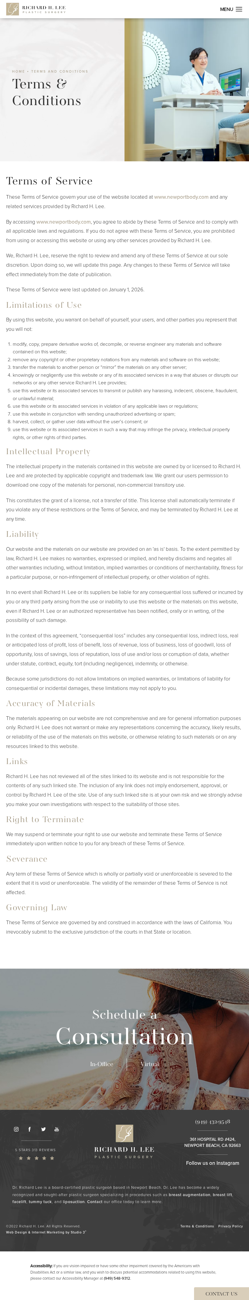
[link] (36, 1154)
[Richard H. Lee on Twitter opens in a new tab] (43, 1129)
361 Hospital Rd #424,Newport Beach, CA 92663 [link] (212, 1142)
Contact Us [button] (221, 1294)
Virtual (150, 1064)
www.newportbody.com (181, 197)
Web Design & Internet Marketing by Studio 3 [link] (46, 1232)
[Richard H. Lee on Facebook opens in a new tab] (29, 1129)
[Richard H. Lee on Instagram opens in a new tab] (16, 1129)
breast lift (222, 1195)
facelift (19, 1202)
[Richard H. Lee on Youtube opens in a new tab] (56, 1129)
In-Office (101, 1064)
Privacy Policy (230, 1226)
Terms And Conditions (59, 72)
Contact (95, 1202)
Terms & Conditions (197, 1226)
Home (18, 72)
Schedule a (124, 1029)
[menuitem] (16, 1129)
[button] (239, 9)
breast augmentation (189, 1195)
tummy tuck (40, 1202)
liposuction (74, 1202)
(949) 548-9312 (117, 1278)
